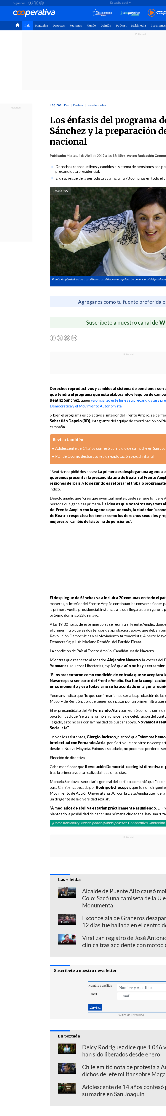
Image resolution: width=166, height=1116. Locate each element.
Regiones (76, 25)
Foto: (56, 191)
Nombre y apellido (100, 985)
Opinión (106, 25)
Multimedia (138, 25)
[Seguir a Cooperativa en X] (36, 3)
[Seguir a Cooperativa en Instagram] (41, 3)
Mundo (91, 25)
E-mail (92, 994)
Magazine (41, 25)
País (27, 25)
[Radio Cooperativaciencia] (130, 13)
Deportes (59, 25)
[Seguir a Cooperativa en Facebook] (31, 3)
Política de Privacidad (131, 1015)
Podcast (121, 25)
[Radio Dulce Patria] (102, 13)
